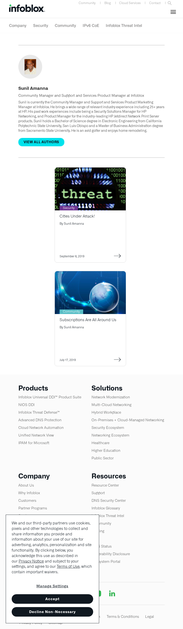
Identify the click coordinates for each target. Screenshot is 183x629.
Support (98, 493)
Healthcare (100, 443)
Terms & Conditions (123, 616)
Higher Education (106, 450)
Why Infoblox (29, 493)
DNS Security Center (109, 500)
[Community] (90, 274)
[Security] (90, 170)
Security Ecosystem (108, 428)
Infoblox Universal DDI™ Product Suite (49, 397)
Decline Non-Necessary (52, 611)
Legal (149, 616)
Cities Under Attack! (77, 216)
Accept (52, 599)
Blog (107, 3)
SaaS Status (102, 546)
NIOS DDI (26, 405)
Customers (27, 500)
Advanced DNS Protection (39, 420)
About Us (26, 485)
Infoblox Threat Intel (124, 25)
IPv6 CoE (91, 25)
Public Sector (103, 458)
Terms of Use (68, 566)
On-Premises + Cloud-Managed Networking (128, 420)
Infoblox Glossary (106, 508)
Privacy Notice (31, 561)
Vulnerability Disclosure (111, 554)
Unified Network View (36, 435)
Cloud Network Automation (41, 428)
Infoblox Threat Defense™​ (39, 412)
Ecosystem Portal (106, 561)
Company (17, 25)
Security (40, 25)
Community (87, 3)
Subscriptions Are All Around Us (88, 320)
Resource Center (105, 485)
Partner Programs (32, 508)
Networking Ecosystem (110, 435)
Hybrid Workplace (106, 412)
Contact (155, 3)
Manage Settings (52, 586)
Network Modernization (111, 397)
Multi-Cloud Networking (112, 405)
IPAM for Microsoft (33, 443)
